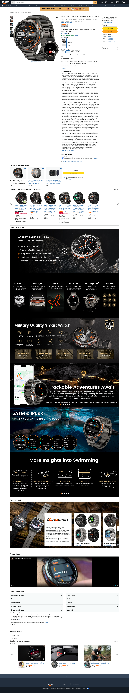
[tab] (60, 404)
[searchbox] (54, 2)
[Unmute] (117, 586)
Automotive (116, 5)
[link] (36, 173)
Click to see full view (36, 61)
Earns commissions (27, 558)
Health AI (8, 5)
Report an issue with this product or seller (72, 161)
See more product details (68, 150)
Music (93, 5)
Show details (68, 179)
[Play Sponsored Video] (64, 653)
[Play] (11, 585)
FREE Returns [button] (64, 33)
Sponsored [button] (12, 643)
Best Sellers (32, 5)
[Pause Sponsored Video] (43, 656)
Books (68, 5)
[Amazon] (5, 2)
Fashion (83, 5)
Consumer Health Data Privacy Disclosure (66, 688)
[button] (3, 5)
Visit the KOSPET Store (66, 22)
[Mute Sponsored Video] (43, 659)
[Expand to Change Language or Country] (68, 684)
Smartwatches (28, 12)
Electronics (12, 12)
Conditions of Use (45, 688)
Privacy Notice (53, 688)
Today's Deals (62, 5)
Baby (122, 5)
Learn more (95, 158)
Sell (79, 5)
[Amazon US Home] (50, 684)
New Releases (39, 5)
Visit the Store (78, 545)
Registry (88, 5)
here (19, 619)
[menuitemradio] (115, 586)
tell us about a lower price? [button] (26, 627)
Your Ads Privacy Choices (81, 688)
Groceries (47, 5)
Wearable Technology (19, 12)
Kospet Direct (110, 36)
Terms (76, 35)
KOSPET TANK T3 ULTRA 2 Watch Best (24, 560)
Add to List (105, 48)
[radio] (11, 17)
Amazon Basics (24, 5)
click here (47, 622)
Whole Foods (54, 5)
